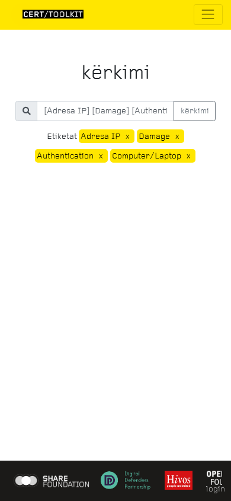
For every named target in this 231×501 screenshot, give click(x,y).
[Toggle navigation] (208, 14)
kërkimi (195, 110)
